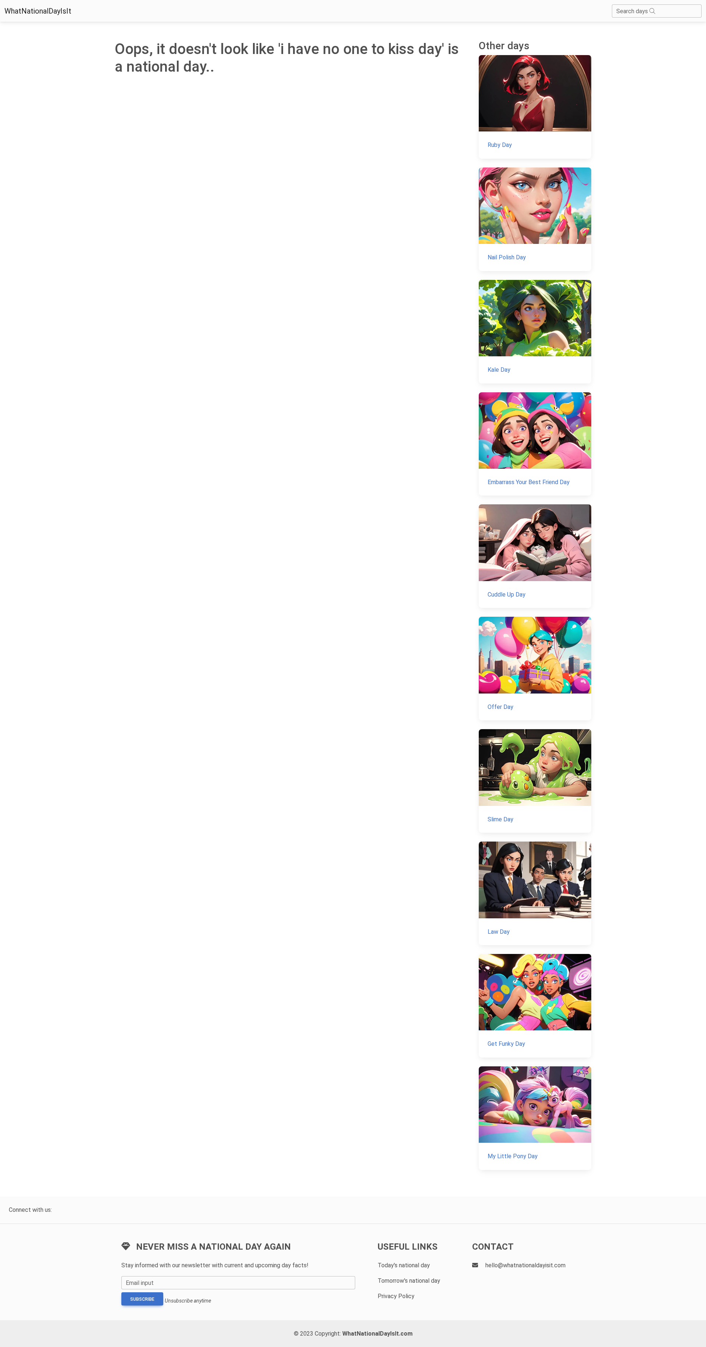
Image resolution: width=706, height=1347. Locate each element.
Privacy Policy (396, 1296)
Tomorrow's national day (409, 1280)
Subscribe (142, 1299)
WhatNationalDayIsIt (37, 11)
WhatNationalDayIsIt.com (377, 1333)
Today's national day (404, 1265)
